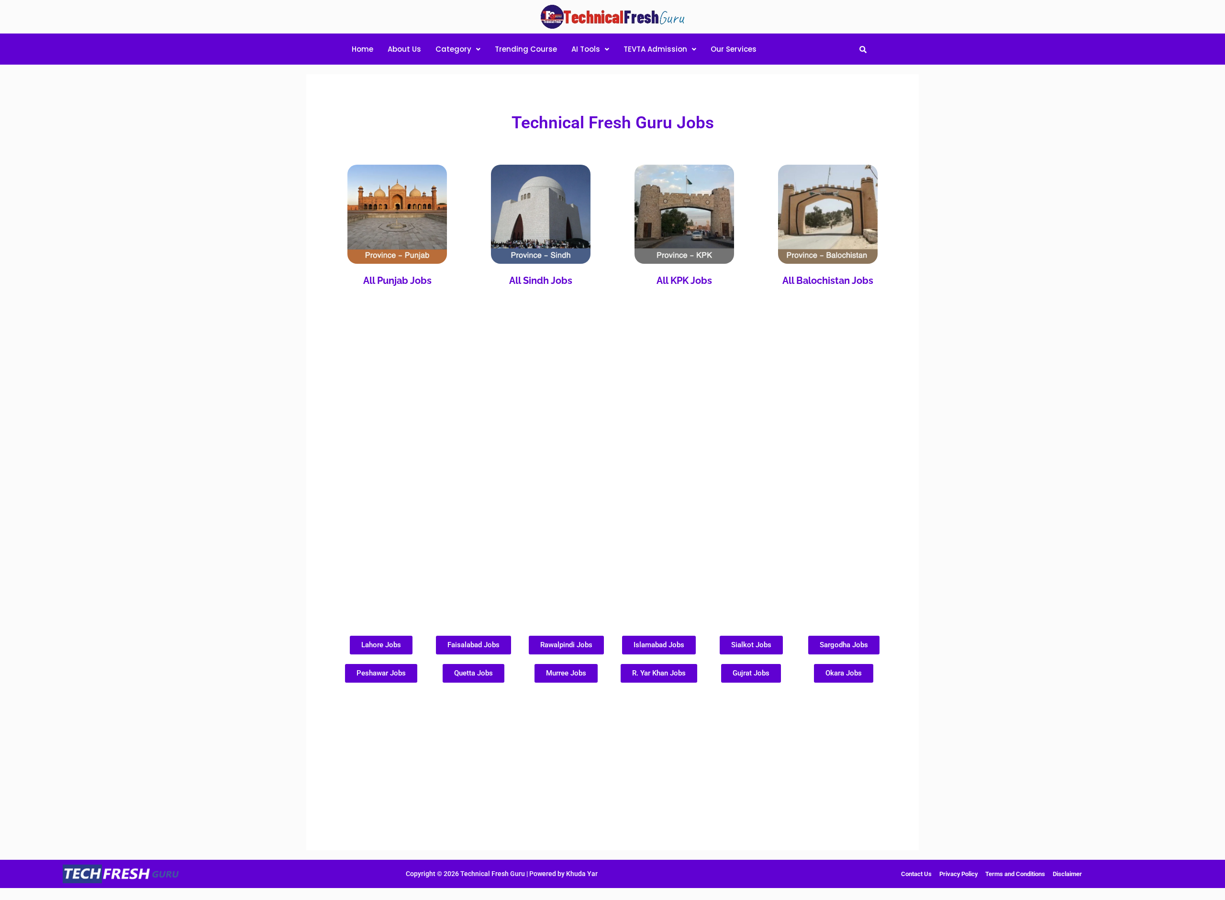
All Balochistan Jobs (827, 280)
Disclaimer (1067, 874)
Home (362, 49)
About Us (404, 49)
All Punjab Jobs (397, 280)
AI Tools (585, 49)
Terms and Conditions (1015, 874)
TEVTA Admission (655, 49)
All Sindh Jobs (540, 280)
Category (453, 49)
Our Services (734, 49)
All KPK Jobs (684, 280)
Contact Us (916, 874)
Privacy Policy (958, 874)
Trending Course (526, 49)
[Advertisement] (612, 441)
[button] (458, 49)
